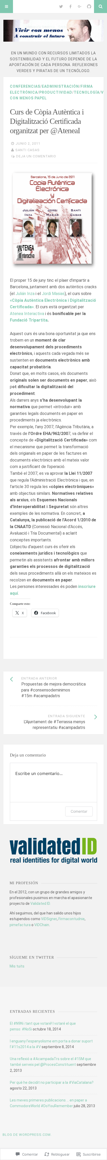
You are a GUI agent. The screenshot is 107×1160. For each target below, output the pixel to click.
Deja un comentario (36, 156)
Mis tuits (17, 966)
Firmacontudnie (71, 919)
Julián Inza (25, 293)
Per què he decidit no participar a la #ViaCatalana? (51, 1082)
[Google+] (80, 6)
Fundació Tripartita (29, 320)
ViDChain (41, 925)
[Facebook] (70, 6)
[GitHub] (89, 6)
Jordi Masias (53, 293)
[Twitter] (61, 6)
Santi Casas (27, 150)
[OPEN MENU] (6, 6)
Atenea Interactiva (27, 313)
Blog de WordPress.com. (27, 1135)
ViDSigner (49, 919)
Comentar (79, 811)
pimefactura (20, 925)
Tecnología (86, 92)
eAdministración (60, 86)
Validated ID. (40, 903)
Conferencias (25, 86)
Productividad (55, 92)
